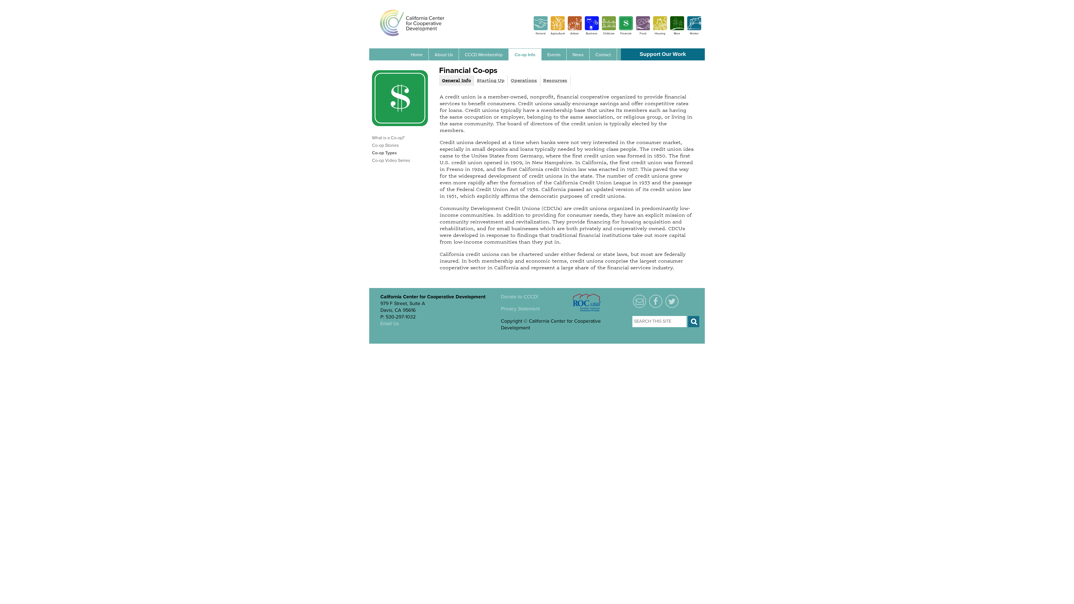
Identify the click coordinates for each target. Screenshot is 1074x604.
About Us (444, 55)
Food (643, 33)
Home (417, 55)
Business (591, 33)
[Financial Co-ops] (626, 29)
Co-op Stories (385, 145)
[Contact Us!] (639, 301)
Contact (603, 55)
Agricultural (558, 33)
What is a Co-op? (388, 138)
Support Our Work (663, 54)
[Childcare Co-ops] (609, 29)
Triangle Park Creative (439, 347)
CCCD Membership (484, 55)
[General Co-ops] (541, 29)
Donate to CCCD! (519, 297)
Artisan (574, 33)
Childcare (609, 33)
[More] (677, 29)
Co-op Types (384, 153)
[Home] (412, 22)
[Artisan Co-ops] (575, 29)
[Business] (592, 29)
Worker (694, 33)
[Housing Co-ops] (660, 29)
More (677, 33)
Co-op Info (525, 55)
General (540, 33)
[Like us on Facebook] (656, 301)
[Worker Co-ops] (694, 29)
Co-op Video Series (391, 160)
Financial (625, 33)
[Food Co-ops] (643, 29)
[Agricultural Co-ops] (558, 29)
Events (553, 55)
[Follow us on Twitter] (672, 301)
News (578, 55)
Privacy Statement (520, 309)
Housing (660, 33)
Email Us (389, 324)
